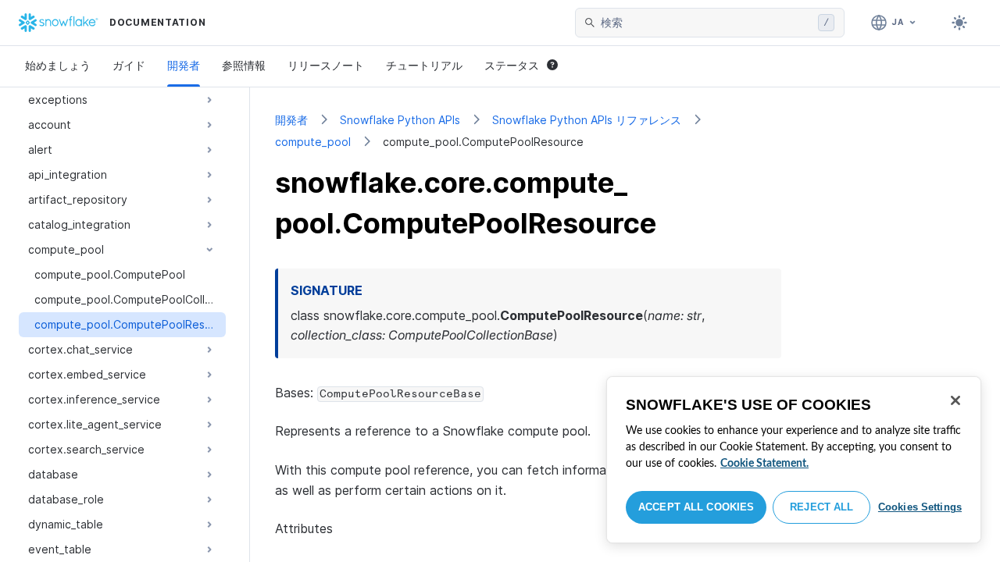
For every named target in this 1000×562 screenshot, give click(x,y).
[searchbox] (706, 23)
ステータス (511, 65)
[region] (793, 459)
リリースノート (326, 65)
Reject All (821, 507)
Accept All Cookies (696, 507)
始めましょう (58, 65)
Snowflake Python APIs (400, 119)
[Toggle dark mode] (959, 22)
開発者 (183, 65)
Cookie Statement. (764, 463)
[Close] (955, 400)
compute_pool (313, 141)
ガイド (128, 65)
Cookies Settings (920, 507)
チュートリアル (424, 65)
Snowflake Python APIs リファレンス (586, 119)
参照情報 (244, 65)
